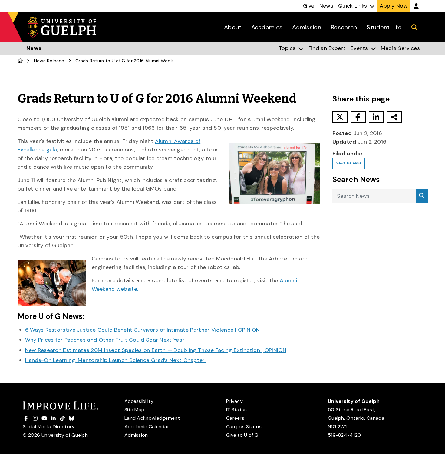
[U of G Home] (20, 61)
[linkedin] (376, 117)
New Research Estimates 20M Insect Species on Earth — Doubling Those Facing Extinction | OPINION (156, 350)
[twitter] (340, 117)
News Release (49, 61)
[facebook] (358, 117)
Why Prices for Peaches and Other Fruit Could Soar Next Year (105, 339)
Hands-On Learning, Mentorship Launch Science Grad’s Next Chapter (116, 360)
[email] (394, 117)
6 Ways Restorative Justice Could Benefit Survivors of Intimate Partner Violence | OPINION (142, 329)
